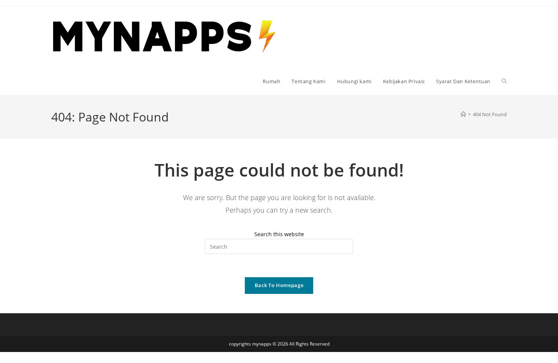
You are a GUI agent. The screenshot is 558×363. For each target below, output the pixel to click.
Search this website (279, 234)
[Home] (463, 114)
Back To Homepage (279, 285)
